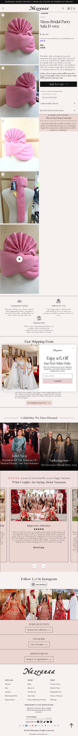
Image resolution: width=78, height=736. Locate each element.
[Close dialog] (73, 347)
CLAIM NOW (57, 381)
